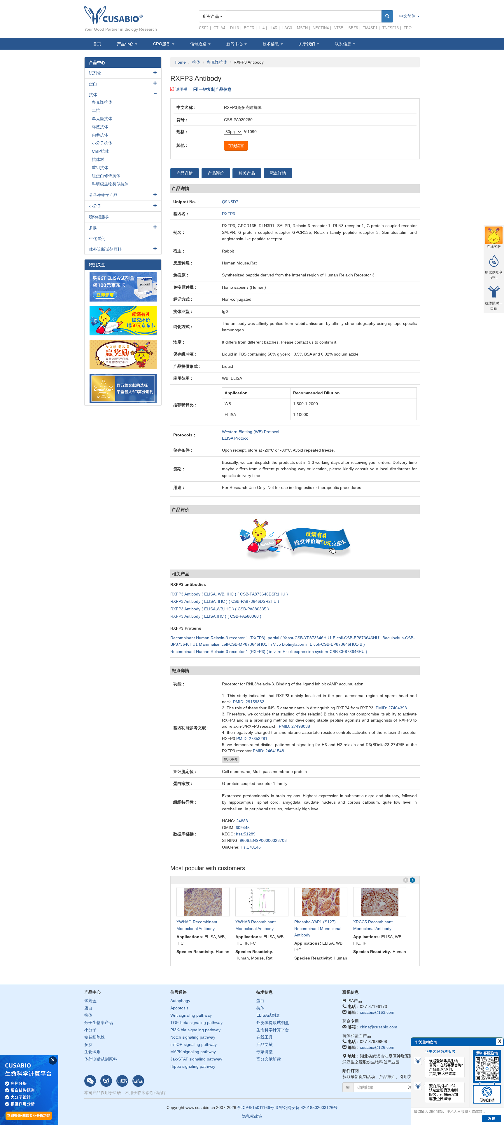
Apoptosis (179, 1008)
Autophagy (180, 1000)
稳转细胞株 (99, 217)
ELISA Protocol (235, 438)
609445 (243, 827)
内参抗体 (100, 135)
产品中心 (125, 43)
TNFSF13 (390, 28)
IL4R (273, 28)
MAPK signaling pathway (193, 1051)
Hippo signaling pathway (192, 1066)
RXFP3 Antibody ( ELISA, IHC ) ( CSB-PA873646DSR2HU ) (224, 601)
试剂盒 (95, 73)
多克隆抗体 (217, 62)
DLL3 (234, 28)
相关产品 (247, 173)
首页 (97, 43)
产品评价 (216, 173)
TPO (408, 28)
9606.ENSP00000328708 (263, 840)
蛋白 (93, 83)
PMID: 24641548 (268, 750)
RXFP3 (228, 213)
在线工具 (264, 1037)
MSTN (302, 28)
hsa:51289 (246, 834)
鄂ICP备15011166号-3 (257, 1107)
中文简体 (408, 16)
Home (180, 62)
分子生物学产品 (103, 195)
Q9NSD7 (230, 201)
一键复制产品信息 (215, 89)
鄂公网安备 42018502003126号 (308, 1107)
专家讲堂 (264, 1051)
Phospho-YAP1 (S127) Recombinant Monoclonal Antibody (317, 928)
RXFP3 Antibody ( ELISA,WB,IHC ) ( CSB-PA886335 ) (219, 609)
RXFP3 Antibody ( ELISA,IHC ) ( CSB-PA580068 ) (215, 616)
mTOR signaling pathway (193, 1044)
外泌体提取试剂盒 (272, 1022)
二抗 (96, 110)
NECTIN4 (321, 28)
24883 (242, 821)
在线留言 (236, 145)
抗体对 (98, 159)
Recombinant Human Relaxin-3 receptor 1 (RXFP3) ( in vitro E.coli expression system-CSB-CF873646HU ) (268, 651)
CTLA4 (219, 28)
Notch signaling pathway (192, 1037)
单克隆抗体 (102, 118)
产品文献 (264, 1044)
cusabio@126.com (377, 1047)
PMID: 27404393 (391, 708)
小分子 (95, 206)
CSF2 (204, 28)
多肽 (93, 227)
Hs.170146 (251, 847)
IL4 (262, 28)
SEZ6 (353, 28)
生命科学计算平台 (272, 1030)
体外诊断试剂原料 (105, 249)
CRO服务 (162, 43)
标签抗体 (100, 126)
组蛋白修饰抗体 (106, 175)
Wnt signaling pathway (191, 1015)
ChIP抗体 (100, 151)
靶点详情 (278, 173)
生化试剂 (97, 238)
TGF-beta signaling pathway (196, 1022)
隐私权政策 (252, 1116)
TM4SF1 (370, 28)
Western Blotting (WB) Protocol (250, 431)
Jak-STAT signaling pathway (196, 1059)
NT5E (338, 28)
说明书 (181, 89)
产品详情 (184, 173)
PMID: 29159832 (248, 701)
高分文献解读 (268, 1059)
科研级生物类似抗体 (110, 184)
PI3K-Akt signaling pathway (195, 1030)
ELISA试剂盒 (268, 1015)
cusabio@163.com (377, 1012)
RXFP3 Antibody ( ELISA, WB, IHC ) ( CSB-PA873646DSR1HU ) (229, 594)
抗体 (196, 62)
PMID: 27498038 (294, 726)
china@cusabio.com (378, 1027)
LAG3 (287, 28)
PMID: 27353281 (251, 738)
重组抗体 (100, 167)
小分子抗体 (102, 143)
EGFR (249, 28)
